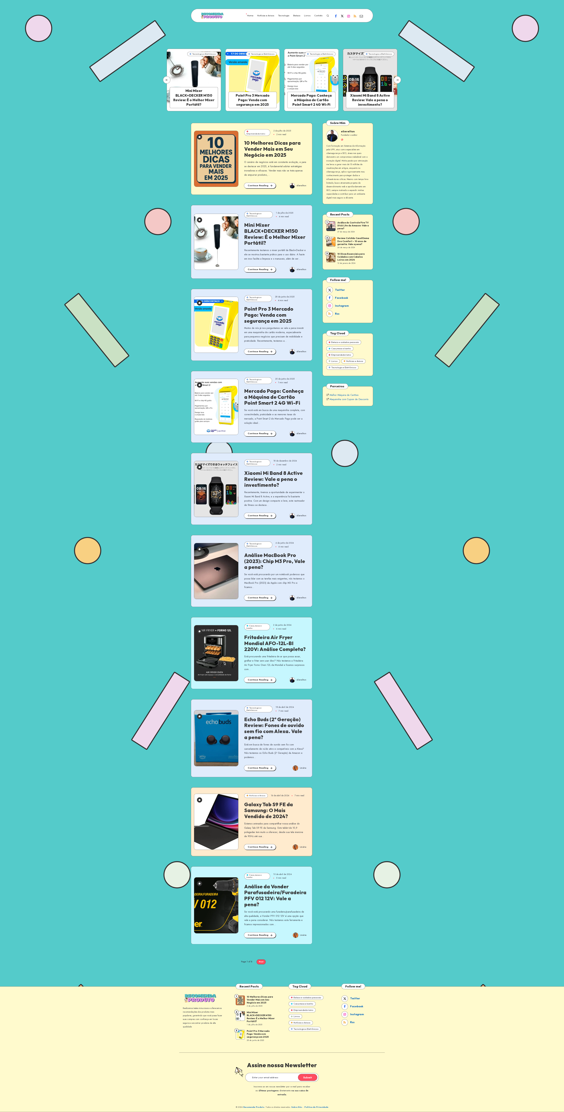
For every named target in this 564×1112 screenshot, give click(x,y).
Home (250, 15)
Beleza (296, 15)
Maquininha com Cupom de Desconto (349, 399)
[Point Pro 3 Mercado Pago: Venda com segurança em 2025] (253, 80)
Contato (318, 15)
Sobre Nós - (297, 1107)
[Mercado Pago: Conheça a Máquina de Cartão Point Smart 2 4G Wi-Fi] (311, 80)
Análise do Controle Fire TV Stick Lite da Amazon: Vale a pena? (353, 225)
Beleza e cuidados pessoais (345, 342)
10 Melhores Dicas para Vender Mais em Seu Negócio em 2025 (272, 149)
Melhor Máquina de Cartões (344, 395)
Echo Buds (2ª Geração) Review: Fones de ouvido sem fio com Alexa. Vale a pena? (274, 728)
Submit (307, 1077)
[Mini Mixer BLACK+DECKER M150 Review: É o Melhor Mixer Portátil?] (194, 80)
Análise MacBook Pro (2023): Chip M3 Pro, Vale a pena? (274, 561)
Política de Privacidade (316, 1107)
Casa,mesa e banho (254, 627)
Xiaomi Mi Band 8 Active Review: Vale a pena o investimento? (273, 479)
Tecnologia (283, 15)
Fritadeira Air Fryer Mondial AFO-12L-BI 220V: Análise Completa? (275, 643)
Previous (166, 80)
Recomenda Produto (253, 1107)
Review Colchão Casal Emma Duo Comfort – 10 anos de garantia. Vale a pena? (353, 241)
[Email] (361, 16)
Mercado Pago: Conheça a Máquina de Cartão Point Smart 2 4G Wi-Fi (274, 397)
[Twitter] (342, 16)
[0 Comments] (199, 137)
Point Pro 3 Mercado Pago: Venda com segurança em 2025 (268, 315)
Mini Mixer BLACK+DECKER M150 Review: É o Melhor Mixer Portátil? (275, 234)
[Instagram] (348, 16)
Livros (307, 15)
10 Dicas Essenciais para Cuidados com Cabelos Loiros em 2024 (351, 256)
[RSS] (354, 16)
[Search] (328, 15)
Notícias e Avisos (265, 15)
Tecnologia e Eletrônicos (254, 214)
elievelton (348, 131)
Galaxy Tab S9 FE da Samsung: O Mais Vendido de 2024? (268, 810)
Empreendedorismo (256, 133)
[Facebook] (335, 16)
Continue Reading (258, 185)
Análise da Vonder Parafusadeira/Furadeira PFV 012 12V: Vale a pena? (275, 895)
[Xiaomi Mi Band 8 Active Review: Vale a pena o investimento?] (370, 80)
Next (397, 80)
